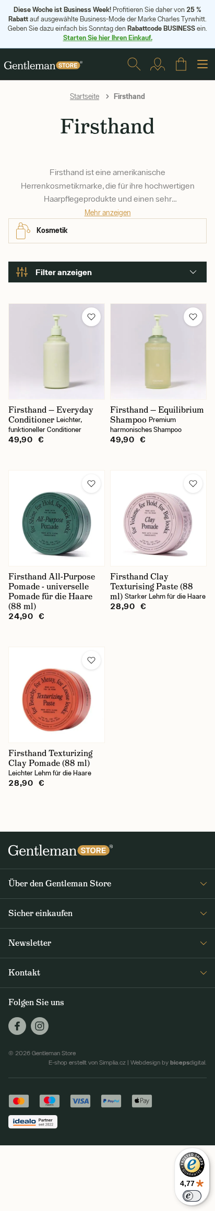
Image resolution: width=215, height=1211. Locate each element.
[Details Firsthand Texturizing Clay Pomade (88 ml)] (56, 695)
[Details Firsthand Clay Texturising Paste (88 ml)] (158, 518)
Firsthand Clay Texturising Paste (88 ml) (151, 586)
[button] (91, 316)
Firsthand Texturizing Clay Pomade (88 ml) (50, 758)
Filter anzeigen (63, 272)
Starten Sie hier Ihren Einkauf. (107, 37)
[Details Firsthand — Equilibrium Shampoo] (158, 351)
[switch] (192, 1196)
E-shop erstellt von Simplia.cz (87, 1062)
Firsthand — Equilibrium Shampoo (157, 414)
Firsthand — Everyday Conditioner (50, 414)
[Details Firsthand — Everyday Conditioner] (56, 351)
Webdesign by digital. (168, 1062)
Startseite (84, 96)
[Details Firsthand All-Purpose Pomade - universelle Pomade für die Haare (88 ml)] (56, 518)
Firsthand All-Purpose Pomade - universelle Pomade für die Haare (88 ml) (51, 591)
